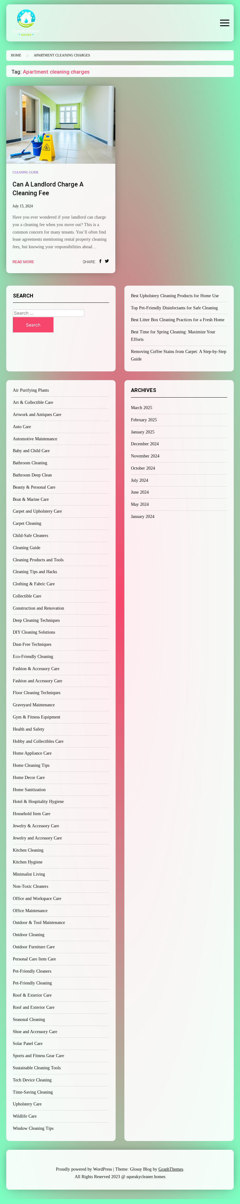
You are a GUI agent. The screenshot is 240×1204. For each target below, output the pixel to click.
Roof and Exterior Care (33, 1007)
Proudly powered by (84, 1169)
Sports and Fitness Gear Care (38, 1055)
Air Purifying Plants (31, 390)
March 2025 (141, 407)
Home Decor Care (29, 777)
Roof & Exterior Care (32, 995)
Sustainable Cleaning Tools (37, 1068)
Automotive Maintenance (35, 439)
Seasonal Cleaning (29, 1019)
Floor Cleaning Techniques (36, 692)
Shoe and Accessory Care (35, 1031)
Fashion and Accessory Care (37, 681)
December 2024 (145, 444)
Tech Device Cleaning (32, 1080)
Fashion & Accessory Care (36, 668)
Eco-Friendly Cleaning (33, 656)
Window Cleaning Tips (33, 1128)
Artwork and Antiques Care (37, 414)
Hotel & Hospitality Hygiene (38, 801)
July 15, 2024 (22, 206)
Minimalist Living (29, 874)
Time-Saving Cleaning (33, 1092)
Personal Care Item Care (34, 959)
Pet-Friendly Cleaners (32, 971)
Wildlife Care (25, 1116)
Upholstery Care (27, 1104)
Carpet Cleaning (27, 523)
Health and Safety (28, 729)
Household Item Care (31, 813)
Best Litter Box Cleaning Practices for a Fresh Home (177, 319)
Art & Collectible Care (33, 402)
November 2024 (145, 456)
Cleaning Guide (25, 172)
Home (16, 55)
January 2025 (142, 432)
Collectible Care (27, 596)
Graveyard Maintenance (34, 705)
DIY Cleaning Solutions (34, 632)
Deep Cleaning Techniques (36, 620)
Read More (23, 261)
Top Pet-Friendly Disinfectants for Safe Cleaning (174, 308)
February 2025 (144, 420)
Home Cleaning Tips (31, 765)
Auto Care (22, 426)
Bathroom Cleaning (30, 463)
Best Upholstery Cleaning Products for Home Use (175, 295)
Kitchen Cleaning (28, 850)
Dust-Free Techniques (32, 644)
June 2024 (140, 492)
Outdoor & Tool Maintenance (39, 922)
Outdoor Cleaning (28, 934)
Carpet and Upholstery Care (37, 511)
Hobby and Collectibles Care (38, 741)
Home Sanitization (29, 789)
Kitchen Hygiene (27, 862)
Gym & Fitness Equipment (36, 717)
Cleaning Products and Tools (38, 560)
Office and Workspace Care (37, 898)
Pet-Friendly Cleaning (32, 983)
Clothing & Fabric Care (34, 584)
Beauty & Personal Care (34, 487)
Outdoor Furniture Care (34, 947)
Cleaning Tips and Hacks (35, 571)
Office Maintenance (30, 910)
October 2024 (143, 468)
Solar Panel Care (27, 1043)
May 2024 (140, 504)
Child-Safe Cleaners (30, 535)
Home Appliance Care (32, 753)
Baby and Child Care (31, 450)
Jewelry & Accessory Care (36, 826)
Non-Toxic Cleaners (30, 886)
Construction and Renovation (38, 608)
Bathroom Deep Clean (32, 475)
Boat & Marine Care (31, 499)
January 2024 (142, 516)
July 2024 (139, 480)
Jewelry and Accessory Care (37, 838)
